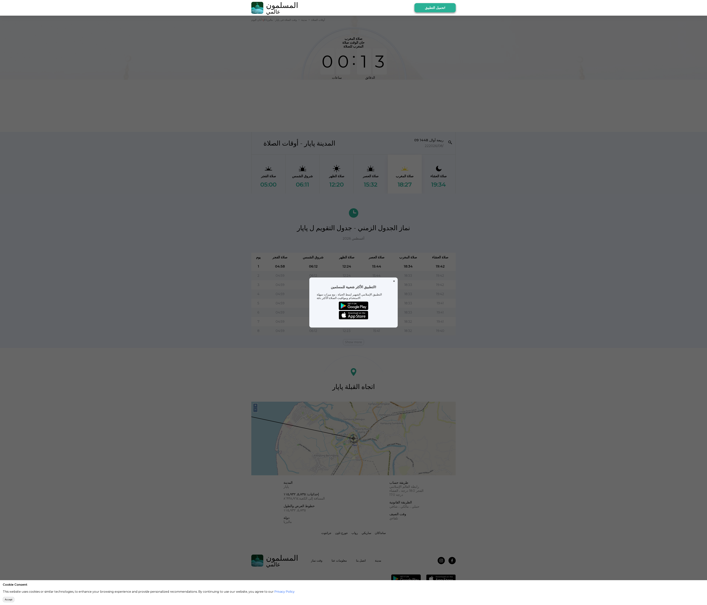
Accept (8, 599)
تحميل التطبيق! (435, 8)
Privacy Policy (284, 591)
